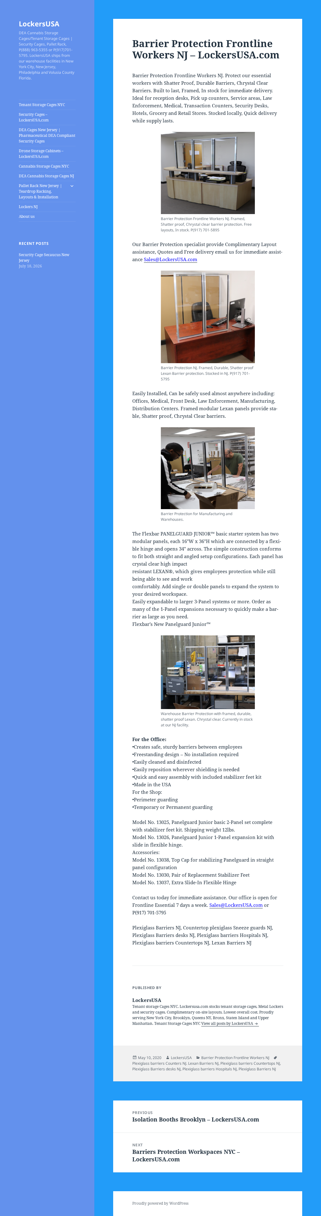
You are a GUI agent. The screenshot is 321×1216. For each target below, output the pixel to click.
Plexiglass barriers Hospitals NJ (209, 1069)
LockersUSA (39, 23)
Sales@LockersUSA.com (170, 259)
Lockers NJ (28, 206)
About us (26, 216)
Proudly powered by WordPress (160, 1203)
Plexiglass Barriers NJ (257, 1069)
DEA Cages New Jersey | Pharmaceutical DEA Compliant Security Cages (47, 135)
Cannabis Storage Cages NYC (44, 166)
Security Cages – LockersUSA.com (34, 117)
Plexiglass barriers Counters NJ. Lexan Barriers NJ (175, 1063)
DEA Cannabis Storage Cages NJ (46, 176)
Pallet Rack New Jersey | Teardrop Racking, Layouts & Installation (40, 191)
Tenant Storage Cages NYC (42, 104)
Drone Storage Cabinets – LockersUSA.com (41, 153)
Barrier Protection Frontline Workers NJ (235, 1057)
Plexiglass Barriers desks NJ (156, 1069)
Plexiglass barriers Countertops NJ (250, 1063)
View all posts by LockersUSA (227, 1023)
